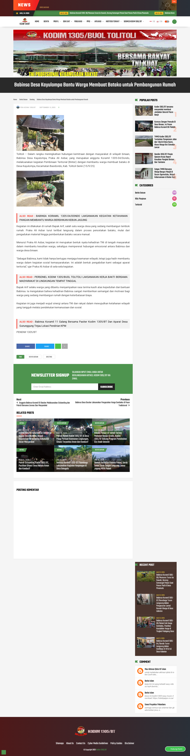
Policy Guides (116, 743)
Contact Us (80, 743)
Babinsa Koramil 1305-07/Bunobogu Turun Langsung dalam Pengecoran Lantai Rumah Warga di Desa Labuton (165, 604)
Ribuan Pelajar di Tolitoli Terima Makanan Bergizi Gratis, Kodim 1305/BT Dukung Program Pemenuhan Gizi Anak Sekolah (110, 438)
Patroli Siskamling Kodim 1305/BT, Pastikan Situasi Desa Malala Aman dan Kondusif (34, 465)
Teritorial (138, 205)
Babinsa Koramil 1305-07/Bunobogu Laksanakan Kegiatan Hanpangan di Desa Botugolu (72, 465)
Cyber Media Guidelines (98, 743)
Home (37, 21)
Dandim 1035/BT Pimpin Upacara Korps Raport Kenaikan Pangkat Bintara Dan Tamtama (164, 158)
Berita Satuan (33, 357)
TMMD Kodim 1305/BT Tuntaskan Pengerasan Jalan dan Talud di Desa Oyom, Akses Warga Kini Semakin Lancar (165, 142)
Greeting (49, 357)
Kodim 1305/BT (101, 750)
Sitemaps (60, 743)
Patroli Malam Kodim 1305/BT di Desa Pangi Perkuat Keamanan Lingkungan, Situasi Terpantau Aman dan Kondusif (72, 439)
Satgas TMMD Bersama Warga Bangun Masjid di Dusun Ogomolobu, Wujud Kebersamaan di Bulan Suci (164, 173)
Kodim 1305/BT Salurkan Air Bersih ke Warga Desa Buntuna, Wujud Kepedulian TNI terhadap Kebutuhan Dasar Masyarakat (35, 438)
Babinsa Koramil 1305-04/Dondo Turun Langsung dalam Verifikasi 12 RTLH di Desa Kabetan (165, 646)
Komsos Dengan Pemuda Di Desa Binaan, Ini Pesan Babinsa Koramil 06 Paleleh (165, 124)
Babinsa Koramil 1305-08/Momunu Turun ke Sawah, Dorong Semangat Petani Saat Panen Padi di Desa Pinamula (96, 13)
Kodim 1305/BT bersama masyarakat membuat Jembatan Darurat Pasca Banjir (163, 111)
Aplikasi (98, 21)
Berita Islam (149, 681)
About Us (70, 743)
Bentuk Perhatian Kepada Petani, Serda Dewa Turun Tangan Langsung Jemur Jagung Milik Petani (111, 465)
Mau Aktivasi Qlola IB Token (155, 669)
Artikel (21, 423)
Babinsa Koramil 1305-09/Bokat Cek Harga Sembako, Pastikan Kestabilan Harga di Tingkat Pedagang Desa (165, 626)
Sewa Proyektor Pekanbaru (155, 704)
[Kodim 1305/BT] (95, 737)
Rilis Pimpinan (140, 199)
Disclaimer (129, 743)
